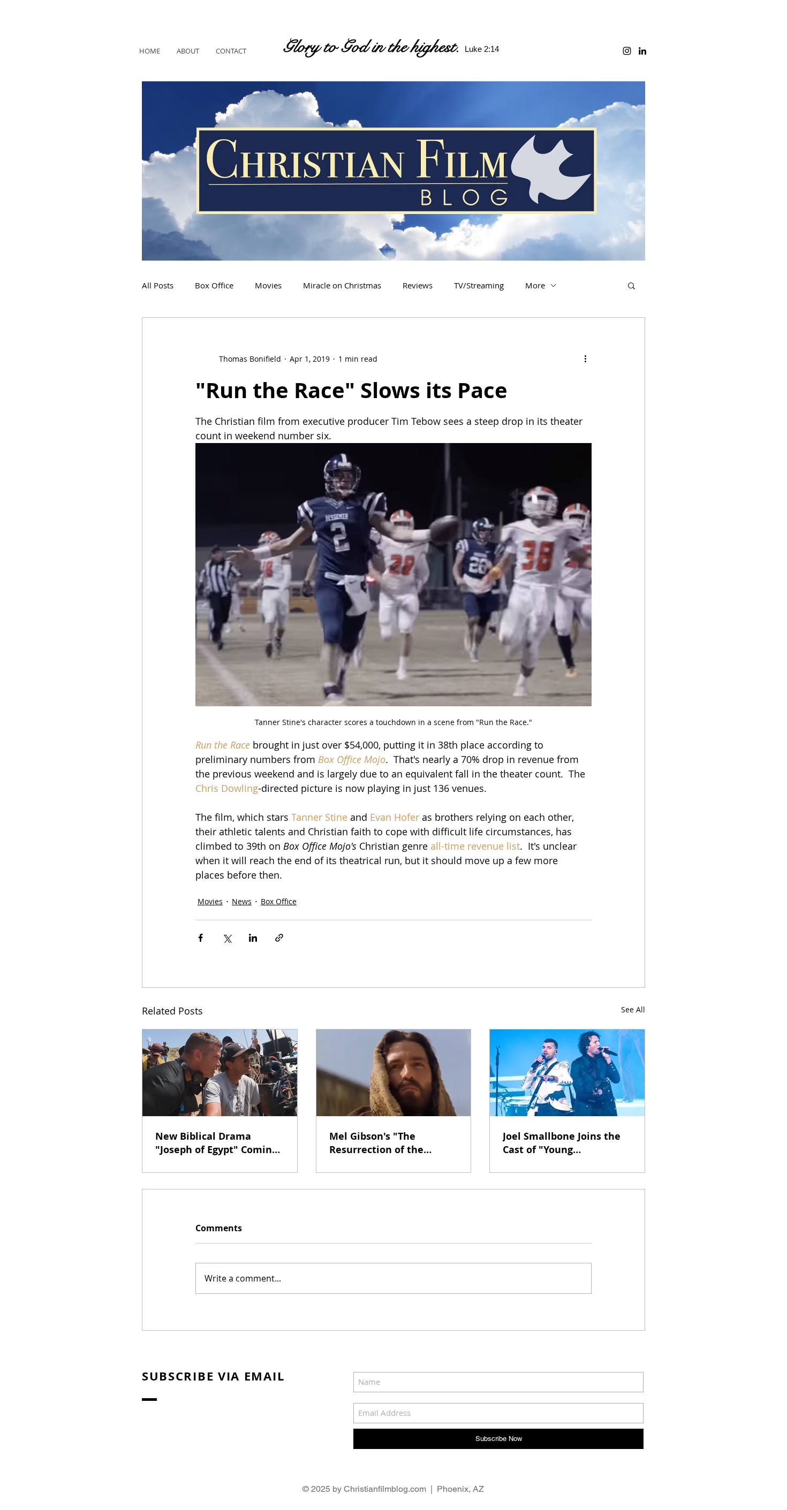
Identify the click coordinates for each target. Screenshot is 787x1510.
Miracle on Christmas (342, 285)
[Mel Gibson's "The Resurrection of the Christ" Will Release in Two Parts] (393, 1072)
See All (633, 1009)
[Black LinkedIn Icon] (642, 50)
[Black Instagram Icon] (627, 50)
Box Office (214, 285)
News (242, 901)
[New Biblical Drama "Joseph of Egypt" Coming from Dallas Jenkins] (219, 1072)
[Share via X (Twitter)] (227, 938)
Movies (268, 285)
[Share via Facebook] (200, 938)
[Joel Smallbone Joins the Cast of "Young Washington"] (567, 1072)
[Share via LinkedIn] (253, 938)
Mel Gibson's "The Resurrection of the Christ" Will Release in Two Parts (383, 1143)
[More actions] (585, 358)
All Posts (157, 285)
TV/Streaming (479, 285)
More (535, 285)
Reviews (418, 285)
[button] (631, 285)
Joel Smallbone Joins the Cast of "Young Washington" (561, 1143)
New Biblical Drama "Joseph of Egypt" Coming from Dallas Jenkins (216, 1143)
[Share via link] (279, 938)
